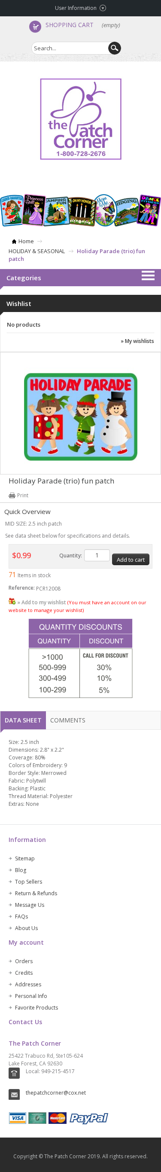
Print (22, 495)
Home (26, 241)
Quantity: (70, 555)
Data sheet (23, 720)
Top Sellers (28, 881)
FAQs (21, 916)
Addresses (28, 984)
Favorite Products (36, 1007)
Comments (67, 720)
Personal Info (31, 996)
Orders (24, 961)
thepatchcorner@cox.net (56, 1092)
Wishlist (18, 303)
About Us (26, 928)
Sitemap (25, 858)
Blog (20, 870)
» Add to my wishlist (41, 602)
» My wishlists (137, 341)
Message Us (29, 905)
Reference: (22, 587)
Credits (24, 972)
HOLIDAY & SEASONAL (37, 251)
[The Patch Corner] (81, 119)
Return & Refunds (36, 893)
